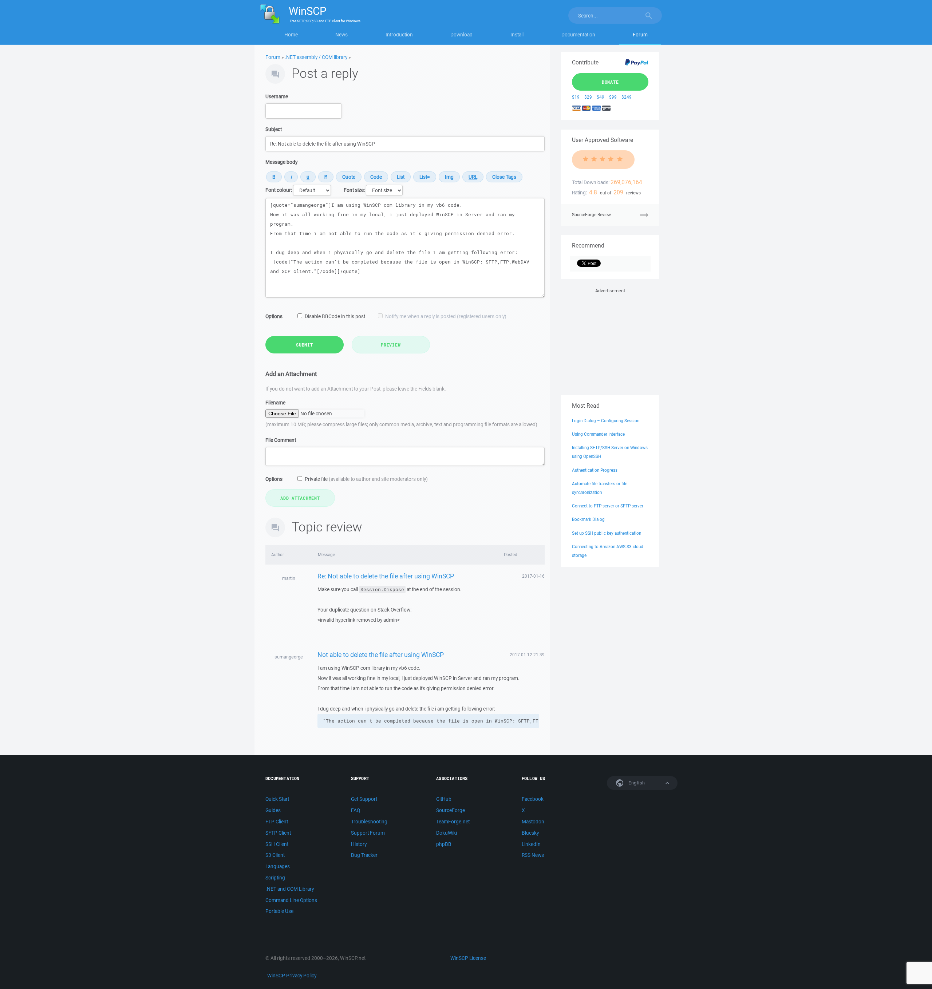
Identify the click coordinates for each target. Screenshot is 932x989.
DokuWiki (446, 833)
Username (276, 96)
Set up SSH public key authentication (606, 533)
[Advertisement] (610, 340)
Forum (640, 34)
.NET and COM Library (289, 889)
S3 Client (275, 855)
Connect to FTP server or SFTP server (607, 506)
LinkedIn (531, 844)
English (636, 783)
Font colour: (278, 190)
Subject (273, 129)
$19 (576, 97)
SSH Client (276, 844)
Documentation (578, 34)
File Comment (280, 440)
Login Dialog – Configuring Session (605, 420)
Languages (277, 866)
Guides (273, 810)
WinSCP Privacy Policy (291, 975)
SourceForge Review (591, 214)
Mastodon (533, 821)
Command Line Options (291, 900)
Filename (275, 402)
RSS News (533, 855)
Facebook (533, 799)
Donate (610, 82)
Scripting (275, 877)
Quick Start (277, 799)
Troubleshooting (369, 821)
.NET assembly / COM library (316, 57)
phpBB (443, 844)
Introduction (399, 34)
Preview (390, 345)
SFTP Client (278, 833)
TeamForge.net (453, 821)
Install (517, 34)
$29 (588, 97)
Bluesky (530, 833)
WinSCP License (468, 958)
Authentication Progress (594, 470)
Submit (304, 345)
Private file (366, 479)
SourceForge (450, 810)
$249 (626, 97)
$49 (600, 97)
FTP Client (276, 821)
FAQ (355, 810)
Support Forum (368, 833)
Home (291, 34)
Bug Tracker (364, 855)
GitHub (443, 799)
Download (461, 34)
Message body (281, 162)
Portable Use (279, 911)
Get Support (364, 799)
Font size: (354, 190)
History (359, 844)
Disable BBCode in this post (335, 316)
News (341, 34)
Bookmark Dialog (588, 519)
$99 (613, 97)
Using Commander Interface (598, 434)
